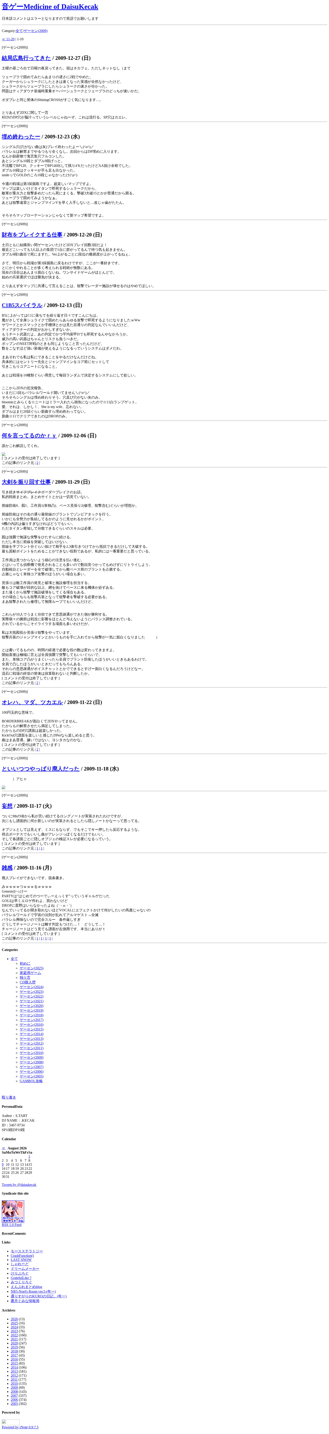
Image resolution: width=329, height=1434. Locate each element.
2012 (14, 1375)
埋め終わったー (21, 137)
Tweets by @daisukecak (19, 1185)
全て (19, 31)
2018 (14, 1351)
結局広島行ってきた (26, 58)
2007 (14, 1396)
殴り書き (9, 1097)
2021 (14, 1339)
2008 (14, 1391)
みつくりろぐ (21, 1282)
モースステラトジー (27, 1251)
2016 (14, 1359)
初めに (25, 963)
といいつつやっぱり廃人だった (41, 769)
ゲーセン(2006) (31, 1071)
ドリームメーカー (25, 1269)
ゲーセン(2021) (31, 1001)
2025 (14, 1323)
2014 (14, 1367)
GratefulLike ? (21, 1278)
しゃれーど (20, 1264)
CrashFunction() (22, 1256)
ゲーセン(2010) (31, 1053)
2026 (14, 1319)
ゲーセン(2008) (31, 1062)
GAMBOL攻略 (31, 1081)
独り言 (25, 977)
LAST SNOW (21, 1260)
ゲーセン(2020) (31, 1006)
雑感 (7, 868)
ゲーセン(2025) (31, 968)
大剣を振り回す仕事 (26, 482)
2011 (14, 1379)
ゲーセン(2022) (31, 996)
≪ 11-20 (8, 39)
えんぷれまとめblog (26, 1287)
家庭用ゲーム (30, 973)
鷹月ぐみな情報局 (25, 1301)
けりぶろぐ (20, 1273)
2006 (14, 1400)
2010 (14, 1383)
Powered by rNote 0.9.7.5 (20, 1427)
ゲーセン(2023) (31, 992)
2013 (14, 1371)
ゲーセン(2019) (31, 1010)
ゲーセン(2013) (31, 1039)
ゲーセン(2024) (31, 987)
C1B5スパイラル (22, 305)
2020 (14, 1343)
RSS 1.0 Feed (11, 1225)
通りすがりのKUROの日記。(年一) (38, 1296)
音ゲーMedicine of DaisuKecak (50, 6)
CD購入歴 (28, 982)
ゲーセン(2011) (31, 1048)
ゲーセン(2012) (31, 1043)
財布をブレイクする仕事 (32, 235)
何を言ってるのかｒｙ (29, 435)
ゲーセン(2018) (31, 1015)
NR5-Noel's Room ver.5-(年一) (33, 1291)
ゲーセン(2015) (31, 1029)
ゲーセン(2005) (31, 1076)
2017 (14, 1355)
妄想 (7, 806)
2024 (14, 1327)
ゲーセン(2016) (31, 1024)
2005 (14, 1404)
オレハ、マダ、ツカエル (32, 702)
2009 (14, 1387)
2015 (14, 1363)
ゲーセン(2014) (31, 1034)
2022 (14, 1335)
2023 (14, 1331)
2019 (14, 1347)
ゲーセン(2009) (35, 31)
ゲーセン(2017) (31, 1020)
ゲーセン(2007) (31, 1067)
